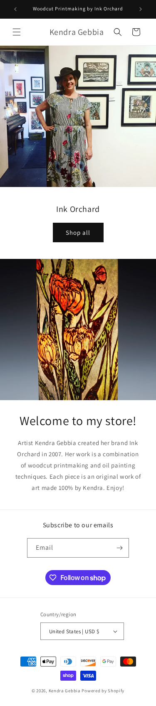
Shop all (78, 232)
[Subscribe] (119, 548)
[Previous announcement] (15, 9)
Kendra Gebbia (65, 691)
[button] (16, 32)
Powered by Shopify (103, 691)
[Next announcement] (140, 9)
